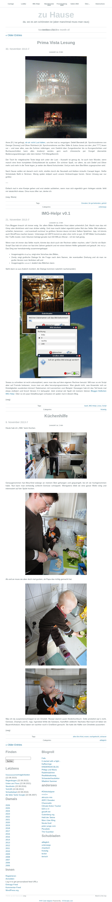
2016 (8, 834)
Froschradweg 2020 (62, 4)
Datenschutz (100, 4)
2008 (8, 857)
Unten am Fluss (12, 783)
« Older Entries (14, 35)
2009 (8, 854)
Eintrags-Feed (12, 884)
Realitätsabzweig (49, 775)
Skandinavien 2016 (49, 4)
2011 (8, 848)
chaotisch (46, 848)
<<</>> (45, 794)
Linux (99, 406)
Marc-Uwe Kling (48, 820)
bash (86, 406)
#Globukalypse (48, 791)
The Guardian (48, 832)
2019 (8, 825)
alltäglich (103, 740)
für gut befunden (95, 203)
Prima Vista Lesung (56, 42)
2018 (8, 828)
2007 (8, 860)
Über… (87, 4)
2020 (8, 822)
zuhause (103, 737)
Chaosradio (47, 803)
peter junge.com (49, 826)
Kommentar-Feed (13, 887)
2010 (8, 851)
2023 (8, 814)
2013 (8, 842)
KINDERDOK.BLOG (50, 767)
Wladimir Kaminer (49, 781)
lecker (44, 854)
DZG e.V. (46, 809)
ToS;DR (9, 789)
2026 (8, 805)
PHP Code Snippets (45, 901)
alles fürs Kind (78, 737)
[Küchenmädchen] (56, 455)
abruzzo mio (47, 797)
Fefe (44, 758)
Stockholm (10, 786)
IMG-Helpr (36, 4)
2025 (8, 808)
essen (86, 737)
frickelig (103, 409)
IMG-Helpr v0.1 (56, 213)
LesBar (23, 4)
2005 (8, 865)
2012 (8, 845)
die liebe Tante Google (15, 795)
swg (24, 896)
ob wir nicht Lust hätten (35, 142)
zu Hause (56, 14)
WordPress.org (12, 890)
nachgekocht (94, 737)
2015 (8, 837)
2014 (8, 840)
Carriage (11, 4)
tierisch (45, 856)
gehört (104, 203)
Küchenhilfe (56, 416)
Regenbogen (11, 780)
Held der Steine (48, 817)
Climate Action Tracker (51, 806)
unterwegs (102, 207)
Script (104, 406)
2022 (8, 817)
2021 (8, 819)
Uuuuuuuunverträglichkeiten (18, 775)
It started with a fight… (51, 761)
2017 (8, 831)
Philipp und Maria (49, 770)
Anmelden (10, 879)
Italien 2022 (75, 4)
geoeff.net (46, 812)
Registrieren (11, 876)
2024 (8, 811)
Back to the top (100, 896)
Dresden (84, 203)
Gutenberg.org (48, 814)
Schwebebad (11, 792)
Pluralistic (46, 829)
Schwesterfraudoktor (51, 778)
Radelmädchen (48, 772)
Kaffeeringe (47, 764)
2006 (8, 863)
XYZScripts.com (67, 901)
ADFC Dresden (48, 800)
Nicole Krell (46, 823)
